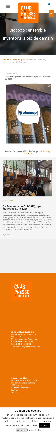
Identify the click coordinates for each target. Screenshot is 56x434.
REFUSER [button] (21, 430)
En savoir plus (34, 430)
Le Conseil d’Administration (24, 380)
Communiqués (18, 59)
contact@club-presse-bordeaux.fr (26, 346)
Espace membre (49, 4)
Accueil (6, 59)
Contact (14, 392)
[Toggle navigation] (8, 6)
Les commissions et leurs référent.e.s (23, 384)
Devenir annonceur (20, 387)
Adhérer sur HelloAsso (51, 13)
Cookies (14, 390)
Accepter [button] (44, 425)
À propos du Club (19, 378)
